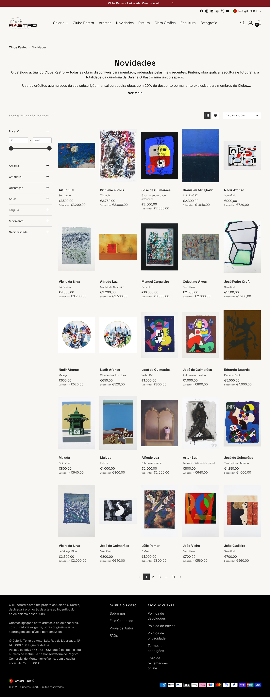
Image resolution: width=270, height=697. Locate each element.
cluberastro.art (29, 687)
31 (173, 577)
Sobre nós (118, 613)
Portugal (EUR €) (248, 11)
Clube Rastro (18, 47)
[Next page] (180, 577)
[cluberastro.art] (23, 23)
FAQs (114, 636)
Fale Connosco (121, 621)
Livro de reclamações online (158, 663)
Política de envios (161, 626)
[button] (207, 115)
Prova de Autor (121, 628)
